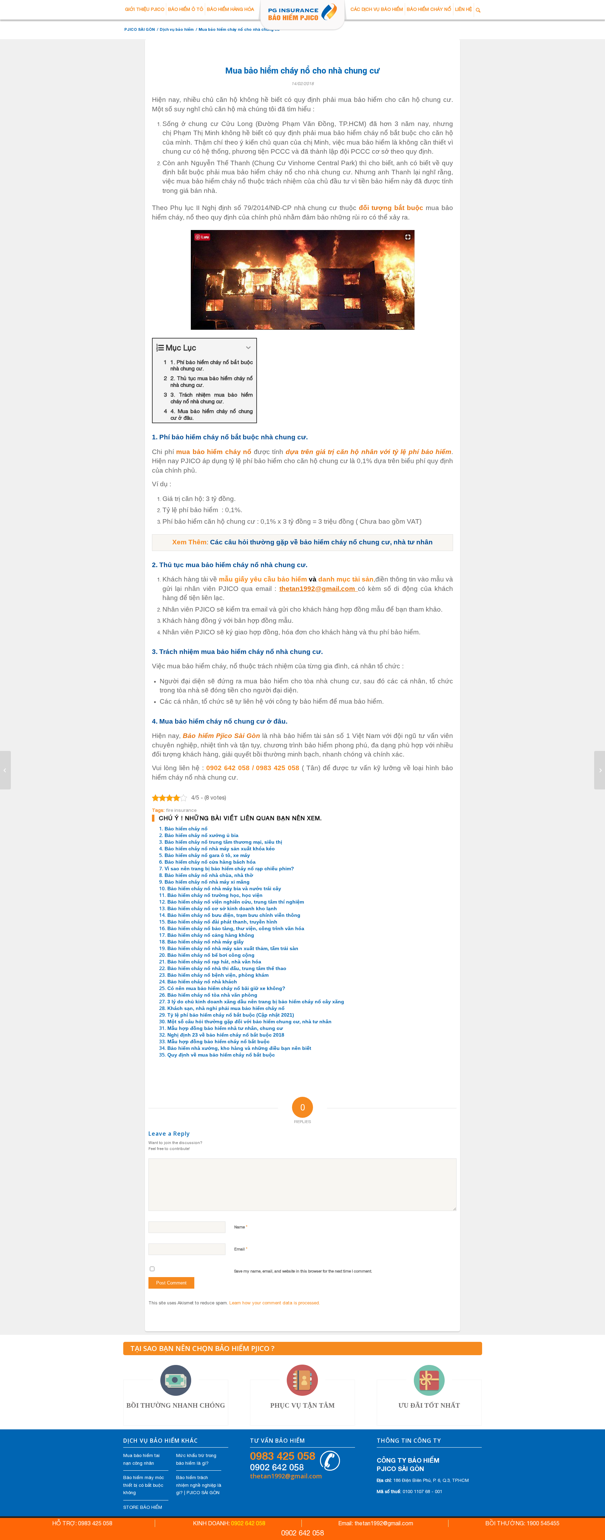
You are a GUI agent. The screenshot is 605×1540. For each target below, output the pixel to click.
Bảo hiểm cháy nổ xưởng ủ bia (201, 835)
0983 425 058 (282, 1456)
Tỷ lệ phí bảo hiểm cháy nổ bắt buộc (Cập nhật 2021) (230, 1015)
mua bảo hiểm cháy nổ (213, 451)
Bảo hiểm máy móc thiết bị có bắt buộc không (143, 1485)
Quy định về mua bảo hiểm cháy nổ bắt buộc (221, 1055)
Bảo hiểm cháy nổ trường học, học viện (215, 895)
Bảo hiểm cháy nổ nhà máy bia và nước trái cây (224, 888)
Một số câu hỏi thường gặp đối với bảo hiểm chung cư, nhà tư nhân (249, 1021)
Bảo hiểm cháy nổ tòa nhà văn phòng (212, 995)
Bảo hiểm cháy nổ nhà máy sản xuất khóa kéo (220, 848)
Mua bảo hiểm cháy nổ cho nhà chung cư (302, 71)
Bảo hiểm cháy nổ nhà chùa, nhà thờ (209, 875)
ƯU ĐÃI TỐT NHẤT (429, 1405)
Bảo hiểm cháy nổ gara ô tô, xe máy (207, 855)
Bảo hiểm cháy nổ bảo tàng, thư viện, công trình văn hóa (235, 928)
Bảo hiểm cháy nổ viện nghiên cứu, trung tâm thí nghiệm (235, 902)
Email (241, 1249)
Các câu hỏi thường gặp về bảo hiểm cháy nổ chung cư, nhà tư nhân (321, 542)
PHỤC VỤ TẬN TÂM (302, 1405)
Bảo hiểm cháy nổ (186, 828)
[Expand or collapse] (248, 348)
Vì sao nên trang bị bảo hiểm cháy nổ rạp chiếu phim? (229, 868)
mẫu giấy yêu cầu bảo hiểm (263, 579)
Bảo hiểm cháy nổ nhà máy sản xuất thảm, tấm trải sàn (232, 948)
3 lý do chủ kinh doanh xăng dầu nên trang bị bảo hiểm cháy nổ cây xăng (255, 1001)
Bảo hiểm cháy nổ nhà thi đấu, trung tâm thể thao (226, 968)
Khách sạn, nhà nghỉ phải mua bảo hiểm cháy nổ (226, 1008)
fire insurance (181, 810)
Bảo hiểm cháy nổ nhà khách (202, 981)
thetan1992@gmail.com (318, 588)
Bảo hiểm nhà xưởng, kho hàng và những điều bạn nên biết (239, 1048)
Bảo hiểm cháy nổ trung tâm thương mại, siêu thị (223, 842)
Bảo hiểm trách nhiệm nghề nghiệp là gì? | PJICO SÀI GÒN (198, 1485)
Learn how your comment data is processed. (274, 1302)
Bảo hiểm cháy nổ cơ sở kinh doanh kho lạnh (222, 908)
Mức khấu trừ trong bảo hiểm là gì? (196, 1459)
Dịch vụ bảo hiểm (177, 29)
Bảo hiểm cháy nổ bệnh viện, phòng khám (218, 975)
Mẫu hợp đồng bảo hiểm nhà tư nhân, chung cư (225, 1028)
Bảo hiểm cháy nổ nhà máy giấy (205, 942)
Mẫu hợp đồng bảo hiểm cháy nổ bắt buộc (218, 1041)
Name (241, 1226)
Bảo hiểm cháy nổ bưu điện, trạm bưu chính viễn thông (233, 915)
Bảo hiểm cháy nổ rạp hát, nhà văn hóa (214, 961)
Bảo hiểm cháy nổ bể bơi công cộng (211, 955)
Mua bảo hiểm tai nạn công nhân (141, 1459)
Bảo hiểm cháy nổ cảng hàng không (210, 935)
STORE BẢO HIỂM (142, 1507)
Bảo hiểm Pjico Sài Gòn (221, 735)
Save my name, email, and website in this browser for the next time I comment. (303, 1271)
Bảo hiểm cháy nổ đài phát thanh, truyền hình (222, 922)
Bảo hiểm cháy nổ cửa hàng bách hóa (210, 862)
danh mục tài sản (346, 579)
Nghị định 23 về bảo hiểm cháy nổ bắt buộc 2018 (225, 1035)
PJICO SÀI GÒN (139, 29)
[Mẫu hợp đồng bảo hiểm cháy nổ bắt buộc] (599, 770)
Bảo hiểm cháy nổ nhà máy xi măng (207, 882)
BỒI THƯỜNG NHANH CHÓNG (175, 1405)
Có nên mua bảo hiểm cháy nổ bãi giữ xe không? (226, 988)
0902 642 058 (277, 1467)
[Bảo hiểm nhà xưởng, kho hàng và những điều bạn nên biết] (5, 770)
